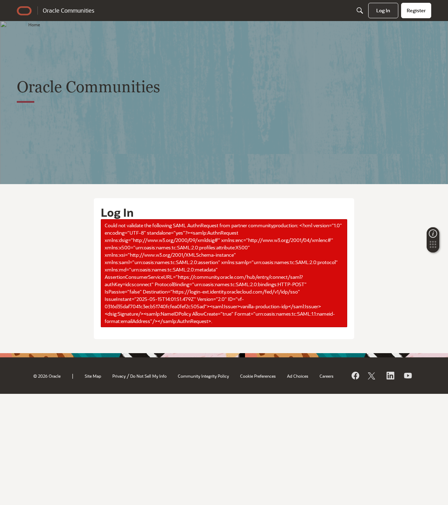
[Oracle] (354, 375)
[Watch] (407, 375)
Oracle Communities (68, 10)
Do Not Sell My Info (148, 376)
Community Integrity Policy (203, 376)
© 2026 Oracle (47, 376)
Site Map (93, 376)
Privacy (119, 376)
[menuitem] (383, 10)
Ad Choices (297, 376)
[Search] (360, 10)
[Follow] (372, 375)
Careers (327, 376)
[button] (433, 246)
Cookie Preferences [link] (258, 376)
